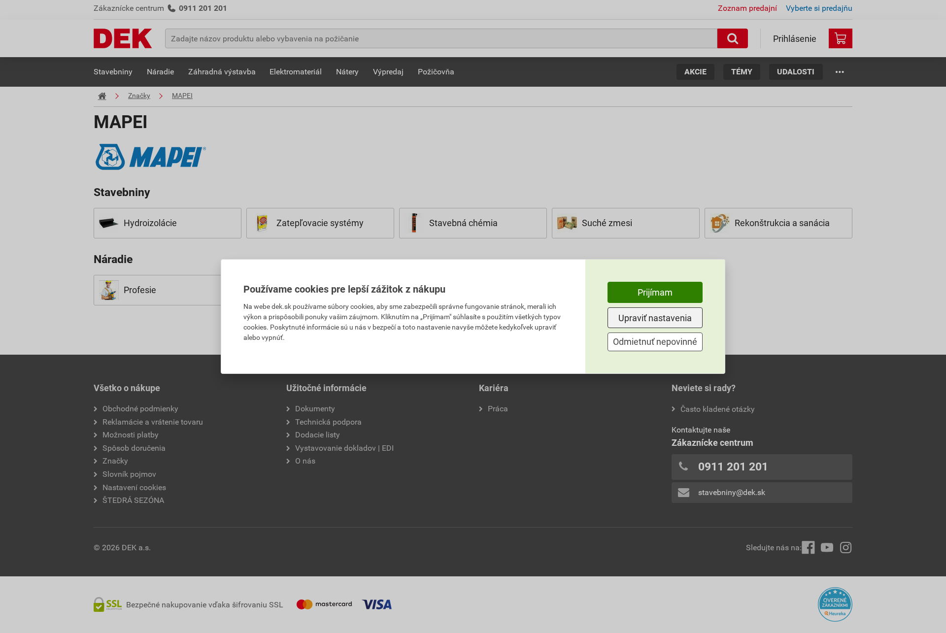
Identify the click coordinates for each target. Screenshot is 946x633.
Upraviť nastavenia (655, 318)
